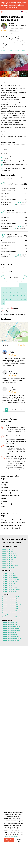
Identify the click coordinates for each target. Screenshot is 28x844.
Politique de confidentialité (11, 836)
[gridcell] (21, 285)
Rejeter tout (19, 840)
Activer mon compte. (12, 7)
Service (3, 268)
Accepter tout (9, 840)
